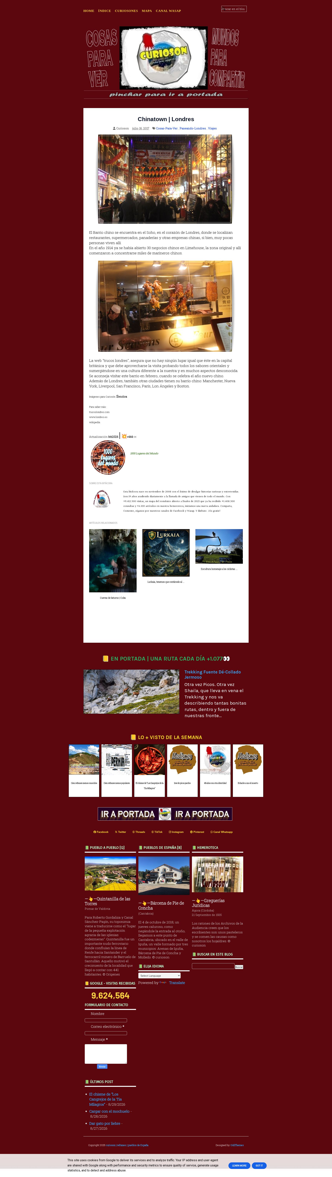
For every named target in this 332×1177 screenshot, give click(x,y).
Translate (177, 982)
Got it (259, 1165)
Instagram (177, 832)
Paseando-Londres (193, 128)
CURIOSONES (126, 11)
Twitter (121, 832)
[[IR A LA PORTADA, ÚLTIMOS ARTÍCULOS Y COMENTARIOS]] (166, 819)
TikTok (158, 832)
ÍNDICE (104, 11)
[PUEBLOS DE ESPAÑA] (165, 893)
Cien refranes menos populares (117, 783)
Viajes (212, 128)
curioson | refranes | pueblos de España (127, 1145)
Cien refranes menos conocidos (84, 783)
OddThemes (237, 1145)
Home (88, 11)
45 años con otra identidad (215, 783)
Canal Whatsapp (223, 832)
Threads (140, 832)
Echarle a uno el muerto (248, 783)
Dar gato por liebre (104, 1123)
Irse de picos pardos (182, 783)
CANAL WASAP (168, 11)
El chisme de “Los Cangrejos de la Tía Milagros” (150, 786)
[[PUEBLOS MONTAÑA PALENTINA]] (111, 889)
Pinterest (198, 832)
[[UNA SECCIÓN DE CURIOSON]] (218, 890)
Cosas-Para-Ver (167, 128)
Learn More (239, 1165)
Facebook (102, 832)
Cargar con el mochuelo (109, 1111)
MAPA (147, 11)
